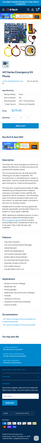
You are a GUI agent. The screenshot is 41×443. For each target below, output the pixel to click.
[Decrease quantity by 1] (14, 117)
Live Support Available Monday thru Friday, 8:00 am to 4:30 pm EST (21, 3)
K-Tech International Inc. (13, 81)
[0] (37, 9)
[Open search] (28, 9)
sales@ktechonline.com (21, 438)
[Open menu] (3, 10)
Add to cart (20, 126)
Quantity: (6, 117)
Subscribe (9, 403)
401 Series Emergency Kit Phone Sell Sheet (19, 325)
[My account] (32, 9)
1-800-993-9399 (7, 438)
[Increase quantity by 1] (28, 117)
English (5, 413)
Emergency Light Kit (13, 220)
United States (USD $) (22, 413)
